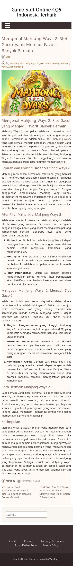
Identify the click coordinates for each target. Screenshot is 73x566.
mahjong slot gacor (34, 63)
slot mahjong (16, 66)
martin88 (10, 480)
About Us (14, 541)
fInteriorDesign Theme (24, 559)
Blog (8, 56)
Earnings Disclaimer (52, 541)
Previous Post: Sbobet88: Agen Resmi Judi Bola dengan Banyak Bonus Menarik (16, 492)
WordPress (54, 559)
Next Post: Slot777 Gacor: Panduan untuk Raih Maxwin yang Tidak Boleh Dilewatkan (55, 492)
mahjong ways (52, 63)
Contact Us (30, 541)
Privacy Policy (50, 545)
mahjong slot (17, 63)
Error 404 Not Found (26, 545)
